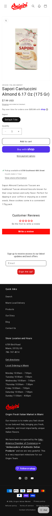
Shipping (5, 104)
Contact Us (11, 328)
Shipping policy (42, 506)
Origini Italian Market (22, 501)
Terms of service (27, 506)
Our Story (10, 315)
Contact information (27, 510)
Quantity (5, 126)
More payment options (26, 156)
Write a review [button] (26, 231)
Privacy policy (39, 501)
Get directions (12, 359)
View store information (16, 178)
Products (10, 309)
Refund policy (11, 506)
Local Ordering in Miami (17, 365)
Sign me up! (26, 271)
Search (9, 296)
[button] (5, 6)
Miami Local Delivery (15, 303)
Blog (8, 322)
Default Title (11, 120)
